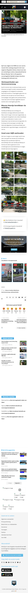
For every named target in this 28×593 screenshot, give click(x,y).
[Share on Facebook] (7, 297)
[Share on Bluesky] (19, 297)
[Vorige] (3, 272)
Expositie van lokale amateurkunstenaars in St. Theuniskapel (7, 362)
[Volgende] (25, 272)
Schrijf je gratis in (10, 228)
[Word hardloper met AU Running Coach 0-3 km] (23, 343)
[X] (4, 562)
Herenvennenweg (5, 292)
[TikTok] (20, 562)
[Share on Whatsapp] (13, 297)
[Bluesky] (18, 562)
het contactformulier (11, 222)
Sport (22, 472)
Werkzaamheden (6, 30)
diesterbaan (16, 290)
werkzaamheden (14, 292)
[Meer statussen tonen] (26, 2)
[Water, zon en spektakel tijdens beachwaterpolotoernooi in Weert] (23, 470)
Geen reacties (5, 31)
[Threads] (15, 562)
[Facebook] (2, 562)
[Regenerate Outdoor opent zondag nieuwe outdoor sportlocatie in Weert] (23, 462)
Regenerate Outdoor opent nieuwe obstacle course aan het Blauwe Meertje (10, 454)
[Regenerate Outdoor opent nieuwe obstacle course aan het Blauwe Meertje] (23, 454)
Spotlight (23, 464)
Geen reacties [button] (22, 328)
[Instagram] (11, 562)
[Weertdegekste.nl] (14, 7)
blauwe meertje (9, 290)
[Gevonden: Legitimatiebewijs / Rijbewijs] (23, 356)
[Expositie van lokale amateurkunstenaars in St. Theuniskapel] (23, 362)
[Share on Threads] (16, 297)
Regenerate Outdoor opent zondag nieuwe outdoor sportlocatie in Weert (10, 462)
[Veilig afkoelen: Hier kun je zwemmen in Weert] (23, 477)
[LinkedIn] (13, 562)
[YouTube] (6, 562)
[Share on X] (10, 297)
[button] (2, 7)
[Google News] (9, 562)
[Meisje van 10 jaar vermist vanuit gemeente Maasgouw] (23, 349)
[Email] (22, 297)
